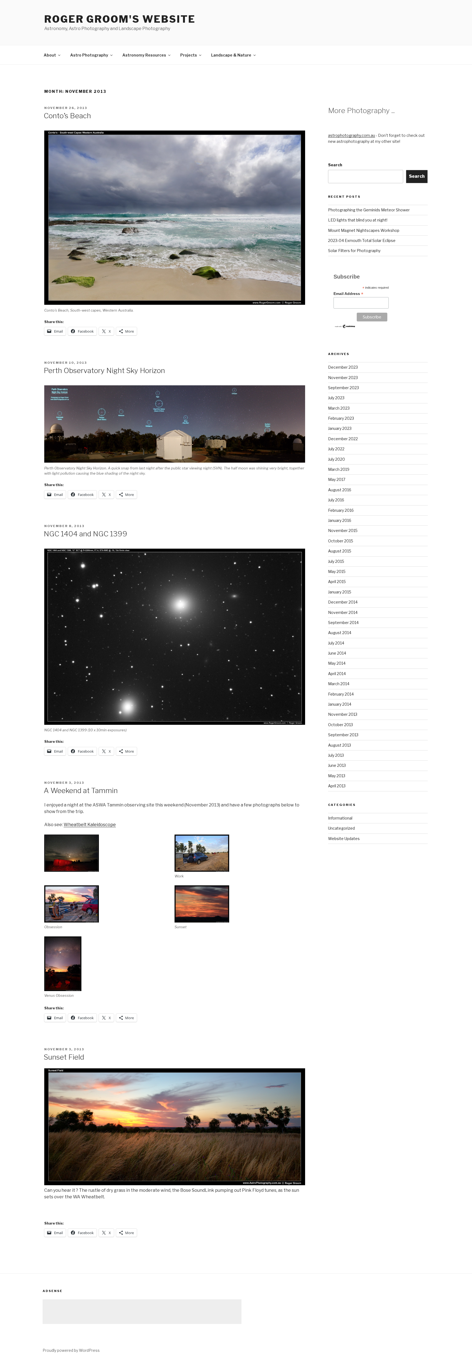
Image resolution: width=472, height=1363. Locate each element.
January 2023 (340, 428)
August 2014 (339, 632)
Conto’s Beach (67, 115)
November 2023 (343, 377)
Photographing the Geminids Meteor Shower (369, 210)
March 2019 (338, 469)
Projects (188, 55)
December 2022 (343, 438)
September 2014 (343, 622)
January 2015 (339, 592)
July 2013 (336, 755)
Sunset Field (64, 1057)
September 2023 (343, 387)
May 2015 (337, 571)
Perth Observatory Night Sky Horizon (104, 370)
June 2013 (337, 765)
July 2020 (336, 459)
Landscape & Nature (231, 55)
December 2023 (343, 367)
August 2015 (339, 551)
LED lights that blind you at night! (357, 220)
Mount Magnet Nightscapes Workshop (363, 230)
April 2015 (337, 581)
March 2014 (338, 683)
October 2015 (340, 541)
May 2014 (337, 663)
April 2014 (337, 673)
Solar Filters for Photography (354, 250)
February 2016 (341, 510)
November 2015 (343, 530)
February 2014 (341, 694)
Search (335, 164)
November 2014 (343, 612)
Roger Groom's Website (119, 19)
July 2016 (336, 500)
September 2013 (343, 734)
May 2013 (336, 775)
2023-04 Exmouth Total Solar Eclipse (362, 240)
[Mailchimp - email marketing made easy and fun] (345, 327)
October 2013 (340, 724)
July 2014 (336, 643)
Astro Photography (89, 55)
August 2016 (339, 489)
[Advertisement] (142, 1311)
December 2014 (343, 602)
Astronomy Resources (144, 55)
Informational (340, 818)
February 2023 (341, 418)
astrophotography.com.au (351, 135)
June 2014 (337, 653)
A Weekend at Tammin (81, 790)
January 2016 (339, 520)
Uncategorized (341, 828)
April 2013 (337, 785)
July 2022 (336, 449)
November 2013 (342, 714)
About (50, 55)
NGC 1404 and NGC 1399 (85, 534)
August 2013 (339, 745)
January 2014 (339, 704)
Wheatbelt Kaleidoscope (90, 824)
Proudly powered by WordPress (71, 1350)
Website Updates (344, 838)
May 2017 (336, 479)
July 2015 (336, 561)
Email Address (348, 293)
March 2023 (339, 408)
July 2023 (336, 397)
